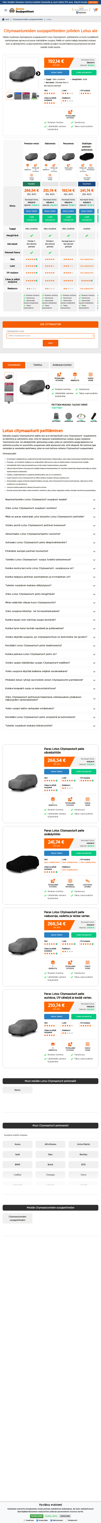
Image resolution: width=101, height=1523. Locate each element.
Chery (83, 1175)
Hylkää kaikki (65, 1516)
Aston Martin (83, 1144)
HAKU (50, 343)
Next (38, 73)
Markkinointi (72, 1520)
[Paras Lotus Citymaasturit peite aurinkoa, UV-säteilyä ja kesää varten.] (23, 1027)
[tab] (14, 365)
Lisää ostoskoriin (84, 72)
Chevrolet (17, 1185)
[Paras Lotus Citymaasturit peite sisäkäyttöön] (23, 864)
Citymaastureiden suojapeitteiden (28, 19)
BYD (83, 1164)
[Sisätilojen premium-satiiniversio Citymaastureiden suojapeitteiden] (87, 156)
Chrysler (50, 1185)
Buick (50, 1164)
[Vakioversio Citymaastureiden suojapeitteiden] (50, 156)
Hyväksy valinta (51, 1516)
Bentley (83, 1154)
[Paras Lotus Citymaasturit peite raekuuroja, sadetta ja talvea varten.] (23, 946)
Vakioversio (50, 144)
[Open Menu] (5, 10)
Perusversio (68, 144)
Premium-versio (31, 144)
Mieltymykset (58, 1520)
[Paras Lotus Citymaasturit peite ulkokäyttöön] (23, 782)
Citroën (83, 1185)
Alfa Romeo (50, 1144)
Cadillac (17, 1175)
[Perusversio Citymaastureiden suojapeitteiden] (68, 156)
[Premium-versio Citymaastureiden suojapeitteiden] (31, 156)
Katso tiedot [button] (56, 72)
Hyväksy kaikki (36, 1516)
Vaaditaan (30, 1520)
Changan (50, 1175)
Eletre (17, 1090)
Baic (50, 1154)
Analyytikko (43, 1520)
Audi (17, 1154)
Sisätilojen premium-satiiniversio (86, 147)
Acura (17, 1144)
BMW (17, 1164)
